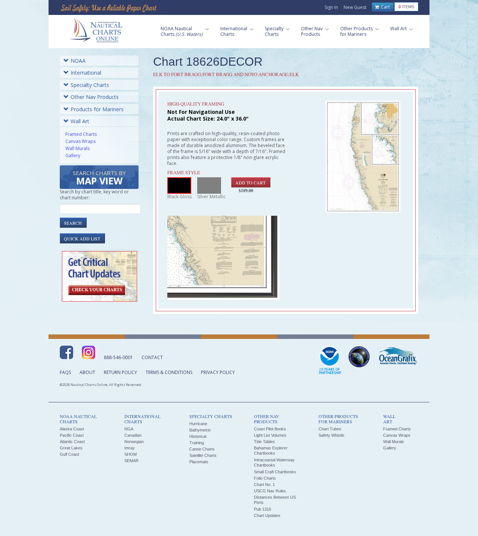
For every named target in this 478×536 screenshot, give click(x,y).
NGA (128, 429)
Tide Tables (264, 441)
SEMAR (131, 460)
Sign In (331, 7)
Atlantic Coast (72, 441)
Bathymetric (200, 430)
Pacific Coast (72, 435)
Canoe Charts (202, 449)
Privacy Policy (218, 372)
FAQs (65, 372)
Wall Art (80, 121)
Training (196, 442)
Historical (197, 436)
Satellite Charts (203, 455)
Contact (152, 357)
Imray (129, 448)
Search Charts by (99, 178)
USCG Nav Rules (270, 491)
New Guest (355, 7)
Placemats (198, 461)
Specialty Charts (90, 84)
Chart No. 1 (264, 484)
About (87, 372)
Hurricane (198, 423)
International (86, 72)
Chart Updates (267, 515)
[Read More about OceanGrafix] (397, 357)
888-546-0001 (118, 357)
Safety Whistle (331, 435)
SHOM (130, 454)
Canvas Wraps (80, 141)
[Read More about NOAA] (330, 360)
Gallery (72, 155)
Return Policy (120, 372)
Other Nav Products (95, 96)
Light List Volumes (270, 435)
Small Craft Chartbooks (275, 472)
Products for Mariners (97, 109)
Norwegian (134, 441)
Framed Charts (81, 134)
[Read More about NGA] (359, 357)
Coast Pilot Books (270, 429)
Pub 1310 (262, 509)
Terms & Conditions (169, 372)
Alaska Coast (72, 429)
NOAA (78, 60)
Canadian (133, 435)
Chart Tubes (330, 429)
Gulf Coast (69, 454)
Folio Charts (265, 478)
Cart (385, 7)
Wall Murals (77, 148)
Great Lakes (71, 448)
